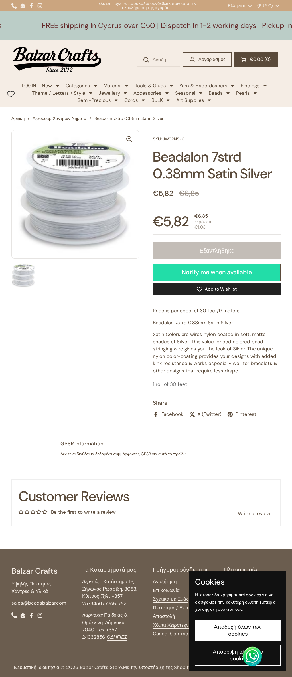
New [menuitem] (47, 85)
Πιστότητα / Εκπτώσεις (178, 608)
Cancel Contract (171, 633)
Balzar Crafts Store (101, 667)
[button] (256, 59)
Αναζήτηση (165, 581)
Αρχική (18, 118)
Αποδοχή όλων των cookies (238, 630)
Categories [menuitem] (78, 85)
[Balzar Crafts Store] (57, 59)
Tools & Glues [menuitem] (150, 85)
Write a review (254, 513)
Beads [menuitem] (216, 93)
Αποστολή (164, 616)
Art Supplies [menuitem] (190, 100)
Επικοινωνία (166, 590)
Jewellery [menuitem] (109, 93)
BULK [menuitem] (157, 100)
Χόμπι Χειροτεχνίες (173, 625)
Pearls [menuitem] (243, 93)
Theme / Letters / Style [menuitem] (58, 93)
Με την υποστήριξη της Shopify (157, 667)
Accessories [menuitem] (147, 93)
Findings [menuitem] (250, 85)
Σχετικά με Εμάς (170, 599)
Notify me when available (217, 272)
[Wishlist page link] (11, 94)
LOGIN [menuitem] (29, 85)
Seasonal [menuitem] (185, 93)
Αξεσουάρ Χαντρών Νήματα (59, 118)
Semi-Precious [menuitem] (94, 100)
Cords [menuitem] (131, 100)
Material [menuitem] (112, 85)
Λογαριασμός (212, 59)
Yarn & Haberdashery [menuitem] (203, 85)
